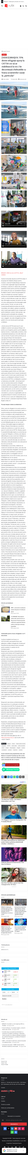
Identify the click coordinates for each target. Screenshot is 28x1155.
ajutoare (9, 743)
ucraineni (10, 749)
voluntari (20, 749)
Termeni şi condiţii (5, 1104)
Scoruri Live (4, 1061)
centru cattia (14, 745)
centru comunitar (21, 745)
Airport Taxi (4, 1062)
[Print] (23, 777)
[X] (5, 777)
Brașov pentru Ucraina (20, 743)
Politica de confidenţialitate (7, 1107)
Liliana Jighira (6, 79)
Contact (3, 1087)
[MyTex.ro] (10, 6)
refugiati (18, 747)
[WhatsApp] (14, 777)
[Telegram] (17, 777)
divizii (3, 747)
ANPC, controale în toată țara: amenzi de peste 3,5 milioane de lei (18, 609)
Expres (8, 51)
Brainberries (14, 803)
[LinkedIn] (8, 777)
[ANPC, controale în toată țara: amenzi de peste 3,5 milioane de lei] (5, 610)
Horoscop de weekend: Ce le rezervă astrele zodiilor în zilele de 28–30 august (20, 929)
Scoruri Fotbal (4, 1064)
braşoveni (4, 745)
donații (7, 747)
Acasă (4, 51)
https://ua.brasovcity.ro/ (7, 737)
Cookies (3, 1101)
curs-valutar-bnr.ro (8, 1004)
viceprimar (15, 749)
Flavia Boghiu (12, 747)
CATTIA (8, 745)
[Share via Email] (20, 777)
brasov (13, 743)
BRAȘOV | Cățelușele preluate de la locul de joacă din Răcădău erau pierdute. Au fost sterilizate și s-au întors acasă (7, 910)
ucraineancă (4, 749)
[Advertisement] (14, 27)
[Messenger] (11, 777)
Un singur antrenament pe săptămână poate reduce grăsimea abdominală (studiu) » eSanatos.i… (12, 842)
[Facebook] (2, 777)
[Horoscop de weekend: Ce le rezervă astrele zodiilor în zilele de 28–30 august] (21, 922)
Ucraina (23, 747)
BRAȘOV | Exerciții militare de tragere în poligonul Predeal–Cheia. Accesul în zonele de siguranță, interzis (7, 929)
